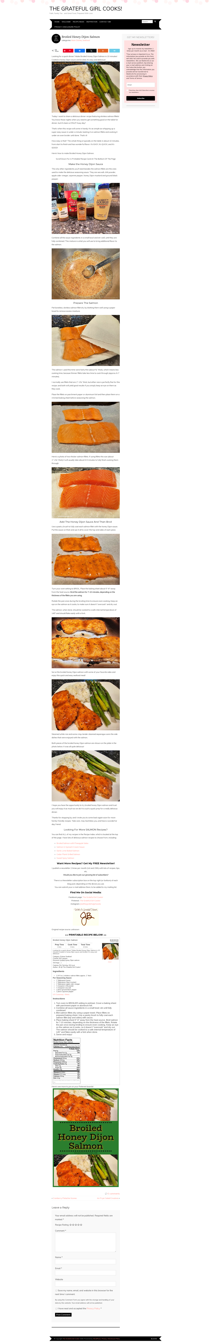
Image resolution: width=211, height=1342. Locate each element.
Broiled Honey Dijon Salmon (81, 37)
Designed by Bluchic (154, 1338)
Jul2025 (56, 39)
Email (58, 1268)
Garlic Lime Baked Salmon (68, 851)
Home (56, 22)
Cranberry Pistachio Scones (65, 1198)
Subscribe (140, 98)
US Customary (58, 994)
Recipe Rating (62, 1224)
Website (59, 1279)
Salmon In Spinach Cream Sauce (71, 847)
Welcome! (66, 22)
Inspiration (91, 22)
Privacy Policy (94, 1308)
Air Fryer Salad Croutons (107, 1198)
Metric (67, 994)
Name (59, 1257)
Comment (60, 1230)
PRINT (110, 962)
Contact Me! (105, 22)
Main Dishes (76, 40)
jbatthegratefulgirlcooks (90, 904)
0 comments (114, 1193)
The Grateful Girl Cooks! (85, 8)
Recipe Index (78, 22)
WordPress (97, 1339)
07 (56, 36)
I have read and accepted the (80, 1308)
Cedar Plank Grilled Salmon (68, 854)
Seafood (86, 40)
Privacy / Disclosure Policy (67, 27)
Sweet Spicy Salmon (65, 858)
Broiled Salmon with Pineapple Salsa (72, 843)
